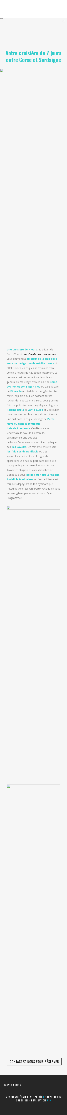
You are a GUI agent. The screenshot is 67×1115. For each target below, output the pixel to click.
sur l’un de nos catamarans (40, 354)
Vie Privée (36, 1097)
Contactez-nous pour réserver (34, 1061)
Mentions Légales (17, 1097)
